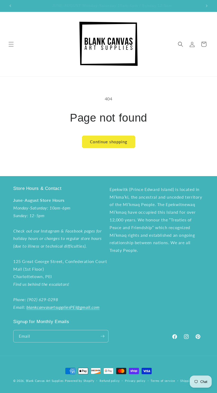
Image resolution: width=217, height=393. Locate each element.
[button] (11, 44)
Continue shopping (108, 141)
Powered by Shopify (79, 380)
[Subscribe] (102, 336)
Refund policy (110, 380)
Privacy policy (135, 380)
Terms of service (163, 380)
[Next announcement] (207, 6)
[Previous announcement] (10, 6)
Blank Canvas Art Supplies (45, 380)
